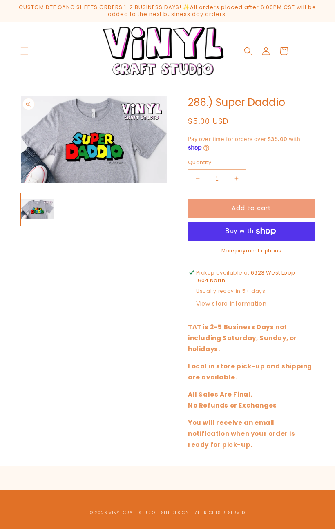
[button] (25, 51)
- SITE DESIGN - (175, 513)
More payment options (251, 250)
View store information (231, 303)
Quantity (199, 162)
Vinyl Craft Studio (132, 513)
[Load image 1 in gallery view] (37, 210)
